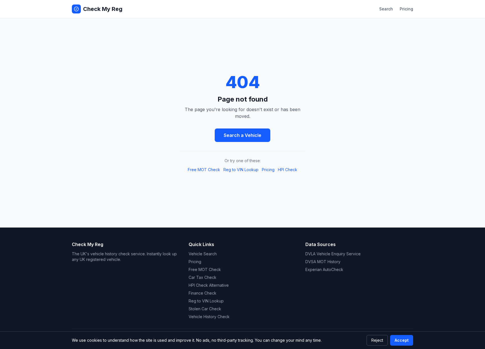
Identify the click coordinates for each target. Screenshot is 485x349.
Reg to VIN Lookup (240, 169)
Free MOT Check (204, 169)
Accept (402, 340)
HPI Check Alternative (209, 285)
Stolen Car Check (205, 308)
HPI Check (287, 169)
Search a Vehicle (242, 135)
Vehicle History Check (209, 316)
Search (386, 8)
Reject (377, 340)
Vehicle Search (203, 253)
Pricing (406, 8)
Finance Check (202, 293)
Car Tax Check (202, 277)
